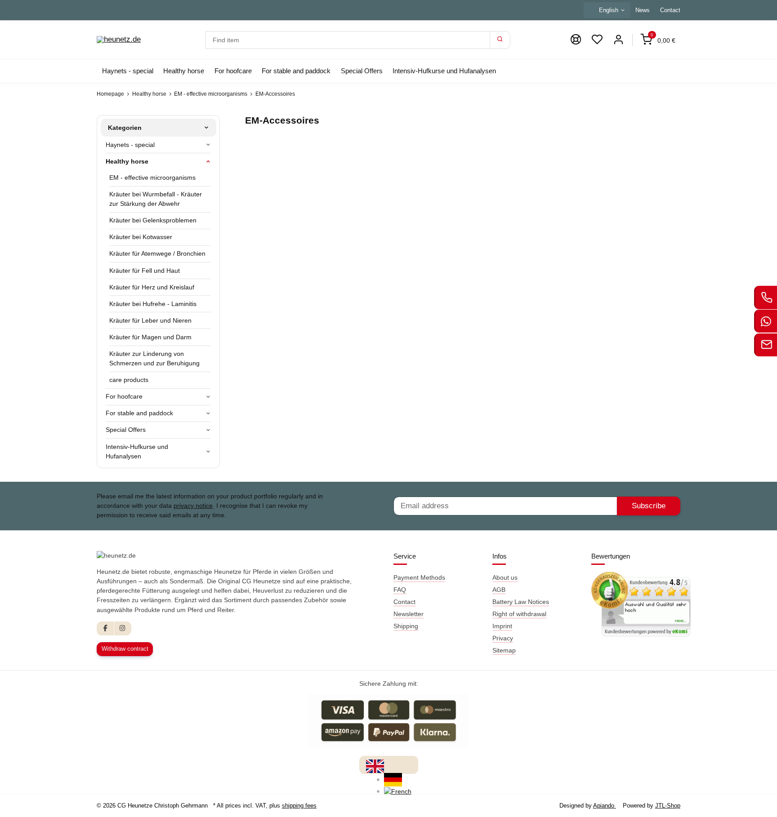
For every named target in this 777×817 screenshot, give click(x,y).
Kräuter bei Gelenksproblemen (152, 220)
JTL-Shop (667, 805)
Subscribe (648, 506)
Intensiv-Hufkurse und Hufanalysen (137, 451)
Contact (670, 10)
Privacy (502, 638)
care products (128, 379)
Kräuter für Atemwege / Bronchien (157, 253)
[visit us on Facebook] (105, 628)
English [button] (608, 10)
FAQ (399, 589)
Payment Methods (419, 577)
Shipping (405, 626)
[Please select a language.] (375, 765)
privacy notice (193, 505)
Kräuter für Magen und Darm (150, 337)
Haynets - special (130, 144)
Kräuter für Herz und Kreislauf (151, 287)
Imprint (502, 626)
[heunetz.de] (119, 40)
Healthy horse (127, 161)
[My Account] (618, 39)
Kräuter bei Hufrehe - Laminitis (152, 303)
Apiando (604, 805)
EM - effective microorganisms (152, 177)
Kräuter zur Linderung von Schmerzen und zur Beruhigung (154, 358)
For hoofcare (124, 396)
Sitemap (504, 650)
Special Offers (126, 429)
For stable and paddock (139, 413)
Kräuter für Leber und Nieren (150, 320)
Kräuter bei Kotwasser (140, 236)
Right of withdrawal (519, 613)
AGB (498, 589)
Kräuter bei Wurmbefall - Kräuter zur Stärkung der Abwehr (155, 199)
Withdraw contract (125, 648)
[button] (597, 39)
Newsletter (408, 613)
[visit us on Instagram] (122, 628)
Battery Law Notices (520, 601)
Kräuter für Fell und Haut (144, 270)
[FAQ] (575, 39)
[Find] (500, 40)
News (642, 10)
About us (505, 577)
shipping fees (299, 805)
